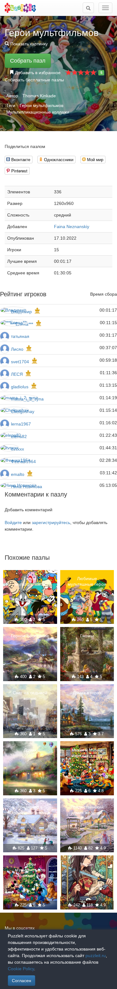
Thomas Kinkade (39, 95)
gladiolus (19, 386)
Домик (30, 749)
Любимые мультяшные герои (87, 581)
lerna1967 (21, 423)
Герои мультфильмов (41, 105)
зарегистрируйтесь (51, 522)
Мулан (87, 864)
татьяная (20, 336)
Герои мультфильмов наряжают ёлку (30, 870)
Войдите (13, 522)
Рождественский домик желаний (87, 809)
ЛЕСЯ (17, 374)
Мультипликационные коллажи (37, 112)
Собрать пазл (28, 61)
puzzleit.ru (95, 955)
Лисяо (17, 349)
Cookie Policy (21, 968)
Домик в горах (87, 692)
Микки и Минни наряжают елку (87, 752)
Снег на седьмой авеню (30, 695)
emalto (17, 474)
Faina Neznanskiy (71, 226)
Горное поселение (30, 635)
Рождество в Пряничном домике (30, 809)
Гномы (87, 635)
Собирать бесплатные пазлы (34, 79)
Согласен (21, 980)
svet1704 (20, 361)
